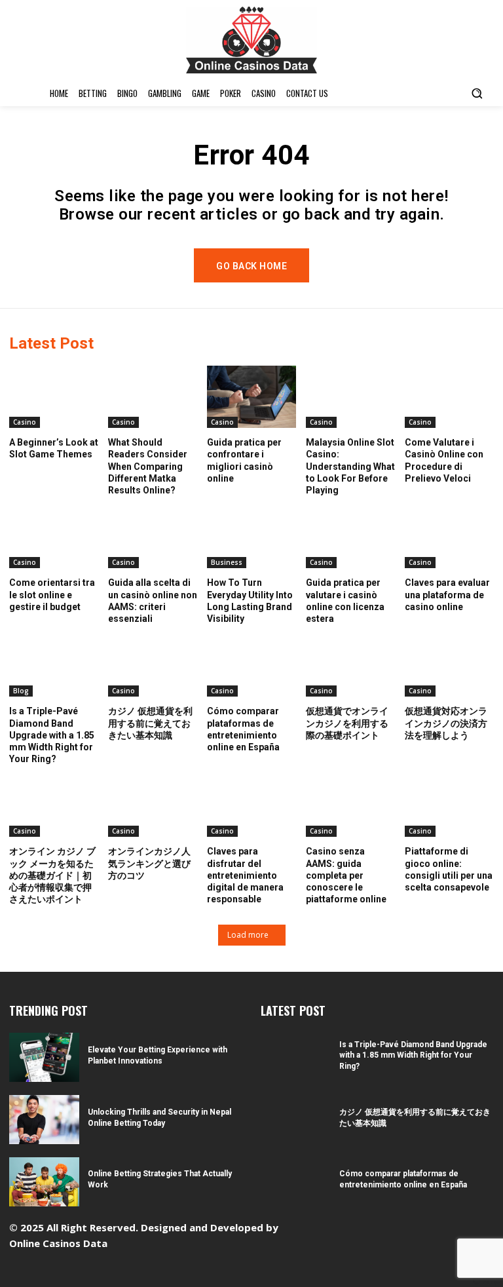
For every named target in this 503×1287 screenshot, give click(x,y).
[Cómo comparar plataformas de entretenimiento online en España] (251, 665)
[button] (477, 93)
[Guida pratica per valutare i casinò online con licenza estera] (350, 537)
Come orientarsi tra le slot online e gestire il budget (52, 594)
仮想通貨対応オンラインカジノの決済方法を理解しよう (446, 723)
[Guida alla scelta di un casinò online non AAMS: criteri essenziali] (152, 537)
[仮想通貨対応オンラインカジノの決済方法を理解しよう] (449, 665)
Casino (24, 422)
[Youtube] (487, 1230)
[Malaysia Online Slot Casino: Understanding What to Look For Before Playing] (350, 397)
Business (226, 562)
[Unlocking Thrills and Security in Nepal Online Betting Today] (44, 1119)
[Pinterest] (426, 1230)
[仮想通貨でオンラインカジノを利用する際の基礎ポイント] (350, 665)
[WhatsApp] (466, 1230)
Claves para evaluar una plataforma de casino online (447, 594)
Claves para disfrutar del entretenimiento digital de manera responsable (245, 875)
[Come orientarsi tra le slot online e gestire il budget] (53, 537)
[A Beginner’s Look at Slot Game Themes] (53, 397)
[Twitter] (446, 1230)
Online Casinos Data (58, 1243)
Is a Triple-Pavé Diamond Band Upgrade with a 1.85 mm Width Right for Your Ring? (51, 735)
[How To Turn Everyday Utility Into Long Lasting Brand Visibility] (251, 537)
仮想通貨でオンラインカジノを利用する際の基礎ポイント (347, 723)
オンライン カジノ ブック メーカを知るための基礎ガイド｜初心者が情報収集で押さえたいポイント (52, 875)
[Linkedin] (406, 1230)
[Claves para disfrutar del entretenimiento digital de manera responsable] (251, 806)
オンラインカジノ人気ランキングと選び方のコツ (149, 863)
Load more (248, 934)
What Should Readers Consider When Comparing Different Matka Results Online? (147, 466)
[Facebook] (365, 1230)
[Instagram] (385, 1230)
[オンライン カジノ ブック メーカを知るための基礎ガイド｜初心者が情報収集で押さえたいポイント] (53, 806)
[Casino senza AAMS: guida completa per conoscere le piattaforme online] (350, 806)
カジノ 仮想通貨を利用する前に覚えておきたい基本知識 (150, 723)
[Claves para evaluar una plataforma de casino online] (449, 537)
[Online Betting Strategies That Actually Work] (44, 1181)
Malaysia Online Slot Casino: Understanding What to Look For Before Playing (350, 466)
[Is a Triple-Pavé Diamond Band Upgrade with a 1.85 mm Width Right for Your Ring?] (53, 665)
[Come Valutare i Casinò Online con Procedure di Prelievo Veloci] (449, 397)
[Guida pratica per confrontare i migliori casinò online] (251, 397)
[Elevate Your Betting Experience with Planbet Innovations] (44, 1057)
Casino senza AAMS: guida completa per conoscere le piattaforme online (346, 875)
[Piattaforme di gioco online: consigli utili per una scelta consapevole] (449, 806)
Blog (21, 690)
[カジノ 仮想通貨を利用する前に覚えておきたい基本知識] (152, 665)
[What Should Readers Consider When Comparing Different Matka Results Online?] (152, 397)
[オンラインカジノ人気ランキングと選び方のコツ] (152, 806)
